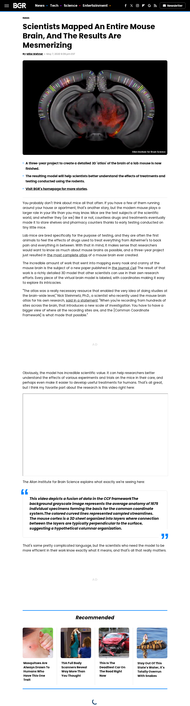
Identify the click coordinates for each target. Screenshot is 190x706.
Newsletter (174, 5)
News (40, 5)
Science (70, 5)
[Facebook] (125, 5)
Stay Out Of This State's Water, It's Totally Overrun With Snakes (151, 669)
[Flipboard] (143, 5)
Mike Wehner (35, 54)
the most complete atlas (67, 255)
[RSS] (155, 5)
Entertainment (95, 5)
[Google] (149, 5)
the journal (124, 268)
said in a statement (82, 300)
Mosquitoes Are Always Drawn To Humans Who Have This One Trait (36, 671)
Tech (54, 5)
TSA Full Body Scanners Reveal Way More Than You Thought (74, 669)
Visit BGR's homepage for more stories (56, 189)
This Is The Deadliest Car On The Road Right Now (112, 669)
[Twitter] (131, 5)
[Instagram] (137, 5)
